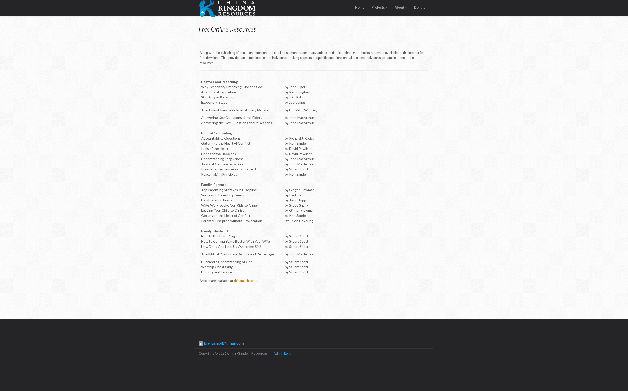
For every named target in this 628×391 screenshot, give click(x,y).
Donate (420, 7)
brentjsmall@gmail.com (223, 343)
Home (359, 7)
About (399, 7)
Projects (378, 7)
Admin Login (283, 353)
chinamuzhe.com (245, 281)
